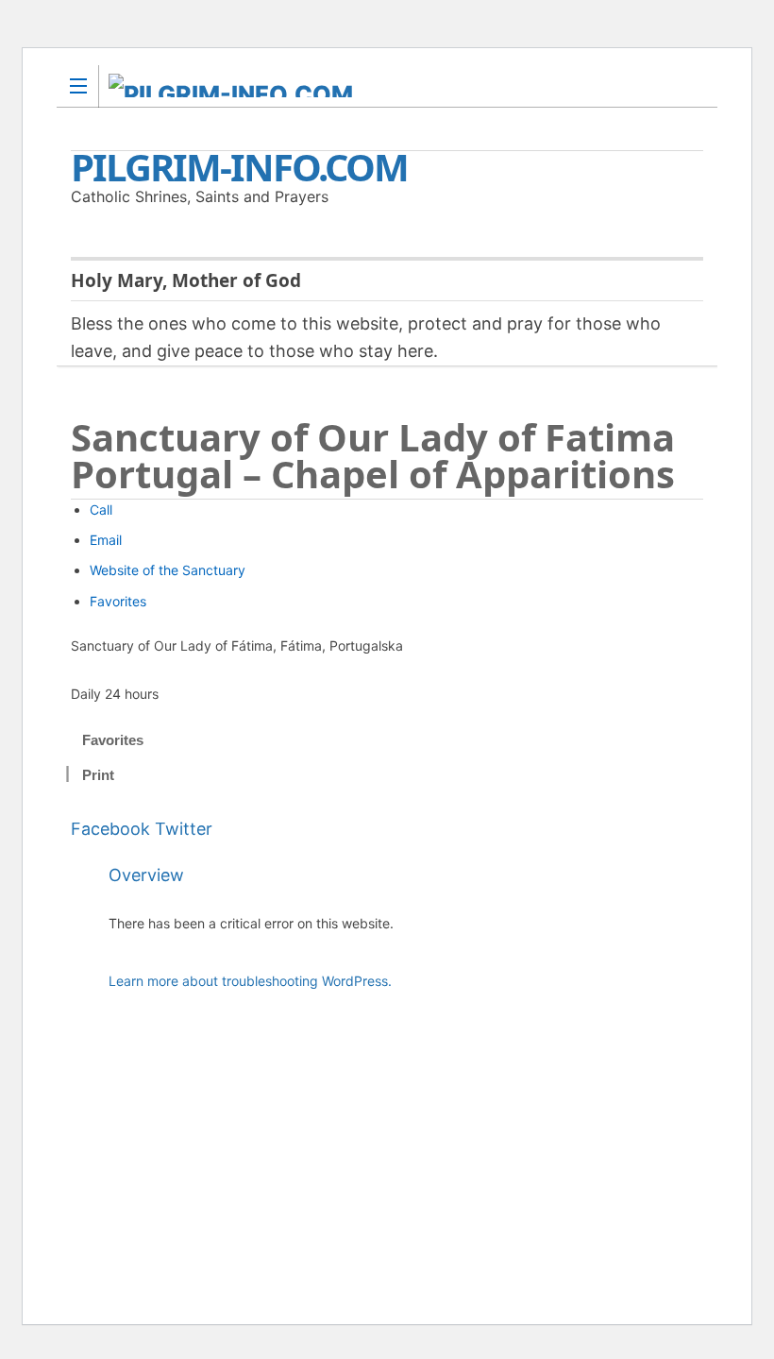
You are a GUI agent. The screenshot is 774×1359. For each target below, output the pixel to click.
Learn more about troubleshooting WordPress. (250, 981)
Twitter (183, 829)
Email (106, 540)
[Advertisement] (406, 1161)
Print (98, 775)
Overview (146, 875)
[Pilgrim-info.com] (369, 85)
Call (101, 509)
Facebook (110, 829)
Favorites (118, 601)
